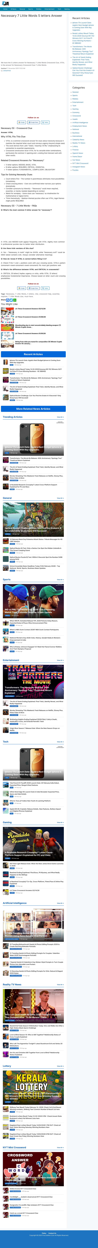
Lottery (75, 146)
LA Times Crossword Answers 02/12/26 (30, 309)
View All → (60, 417)
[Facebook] (7, 300)
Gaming (67, 9)
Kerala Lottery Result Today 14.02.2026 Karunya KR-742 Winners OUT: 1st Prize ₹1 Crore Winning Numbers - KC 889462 (83, 38)
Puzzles (75, 170)
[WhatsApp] (14, 300)
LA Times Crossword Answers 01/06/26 (30, 317)
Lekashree (7, 71)
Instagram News (78, 167)
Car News (76, 160)
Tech (59, 9)
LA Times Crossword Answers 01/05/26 (30, 333)
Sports (30, 9)
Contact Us (52, 1233)
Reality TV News (78, 143)
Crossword (76, 116)
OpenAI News (77, 153)
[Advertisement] (33, 32)
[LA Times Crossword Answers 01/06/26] (7, 322)
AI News (13, 9)
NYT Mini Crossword (80, 163)
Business (75, 133)
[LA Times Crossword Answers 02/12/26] (7, 314)
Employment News (79, 126)
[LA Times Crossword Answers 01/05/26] (7, 339)
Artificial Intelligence (80, 123)
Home (5, 9)
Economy (75, 112)
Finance (75, 150)
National (75, 129)
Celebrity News (78, 140)
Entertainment (49, 9)
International (77, 136)
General (22, 9)
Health (75, 119)
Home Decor (77, 156)
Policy (44, 1233)
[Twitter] (11, 300)
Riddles (38, 9)
